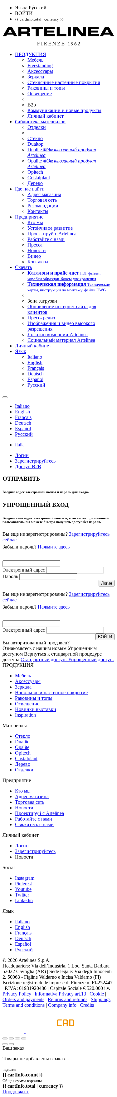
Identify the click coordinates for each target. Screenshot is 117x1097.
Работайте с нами (33, 819)
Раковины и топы (33, 698)
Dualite (22, 741)
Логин (22, 845)
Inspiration (25, 715)
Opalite (22, 747)
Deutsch (23, 938)
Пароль (10, 576)
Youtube (23, 889)
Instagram (24, 878)
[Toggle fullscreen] (17, 1038)
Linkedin (24, 900)
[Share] (11, 1038)
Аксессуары (28, 681)
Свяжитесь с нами (34, 824)
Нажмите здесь (54, 546)
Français (23, 932)
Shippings (100, 999)
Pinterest (23, 883)
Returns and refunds (67, 999)
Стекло (22, 736)
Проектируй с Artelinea (39, 813)
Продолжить (15, 1091)
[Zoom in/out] (23, 1038)
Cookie (97, 993)
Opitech (23, 753)
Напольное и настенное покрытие (51, 692)
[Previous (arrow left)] (4, 1044)
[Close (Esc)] (4, 1038)
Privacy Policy (16, 993)
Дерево (22, 764)
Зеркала (23, 687)
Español (23, 944)
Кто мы (23, 790)
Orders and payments (23, 999)
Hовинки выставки (35, 709)
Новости (24, 807)
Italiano (22, 921)
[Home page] (58, 43)
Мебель (23, 675)
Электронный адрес (23, 569)
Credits (87, 1005)
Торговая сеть (29, 802)
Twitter (22, 894)
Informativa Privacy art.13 (60, 993)
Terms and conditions (23, 1005)
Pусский (24, 949)
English (22, 927)
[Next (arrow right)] (11, 1044)
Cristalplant (26, 758)
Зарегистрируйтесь (35, 851)
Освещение (27, 703)
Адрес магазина (32, 796)
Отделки (24, 769)
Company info (62, 1005)
